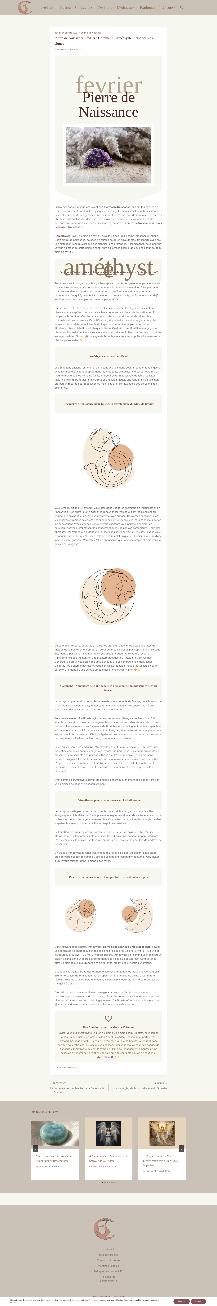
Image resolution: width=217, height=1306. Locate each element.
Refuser (198, 1301)
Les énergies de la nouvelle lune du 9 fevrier (140, 1086)
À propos (114, 1260)
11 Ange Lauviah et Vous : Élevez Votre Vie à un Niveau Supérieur (160, 1161)
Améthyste (63, 235)
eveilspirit (48, 7)
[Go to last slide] (35, 1148)
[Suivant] (181, 1148)
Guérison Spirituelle (66, 33)
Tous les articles (108, 1254)
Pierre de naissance (66, 1067)
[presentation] (55, 1133)
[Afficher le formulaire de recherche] (181, 7)
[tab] (102, 1182)
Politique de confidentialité (108, 1278)
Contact (101, 1260)
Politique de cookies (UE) (108, 1271)
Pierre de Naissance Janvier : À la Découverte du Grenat (77, 1088)
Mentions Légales (108, 1265)
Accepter (181, 1301)
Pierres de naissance (90, 33)
